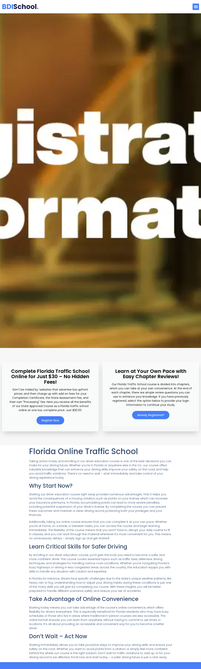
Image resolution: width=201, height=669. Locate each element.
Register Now (50, 420)
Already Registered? (150, 415)
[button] (196, 7)
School (20, 6)
